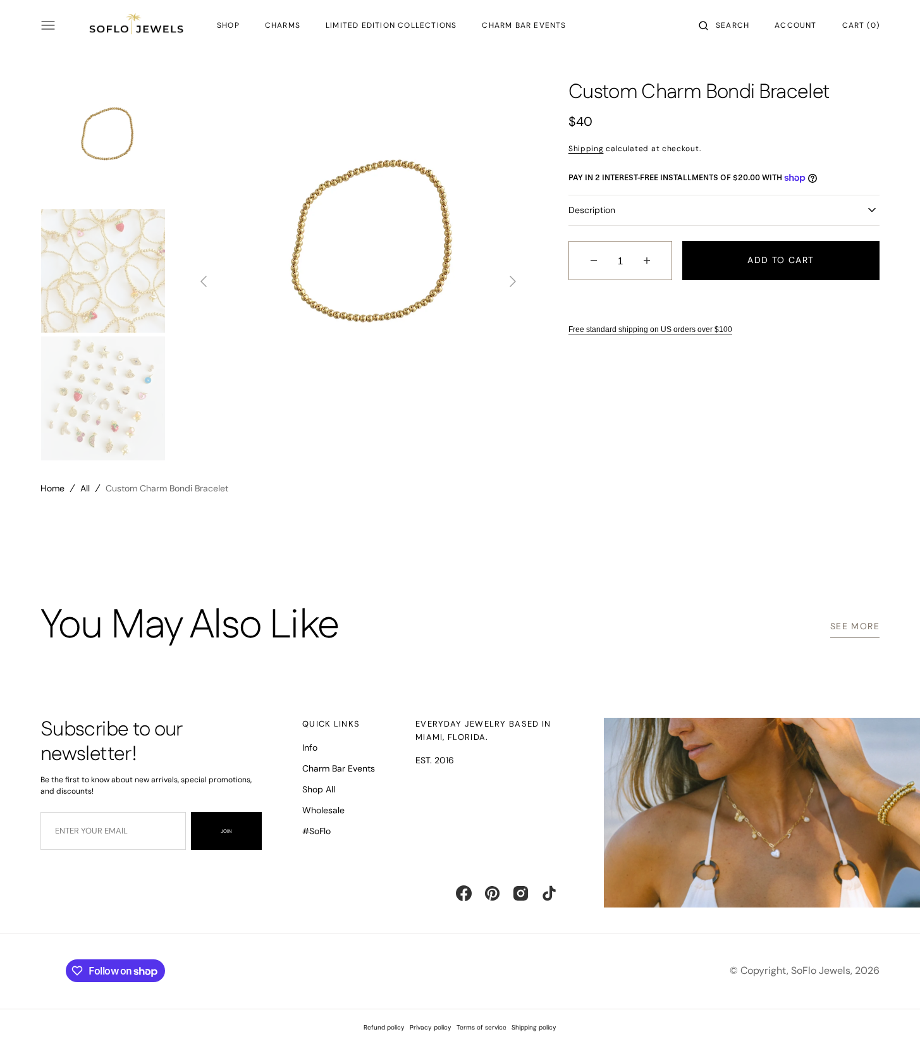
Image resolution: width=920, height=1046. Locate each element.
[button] (724, 25)
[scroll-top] (891, 1017)
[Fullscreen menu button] (48, 25)
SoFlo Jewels (820, 970)
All (85, 488)
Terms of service (481, 1027)
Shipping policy (534, 1027)
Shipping (586, 149)
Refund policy (384, 1027)
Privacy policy (430, 1027)
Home (52, 488)
